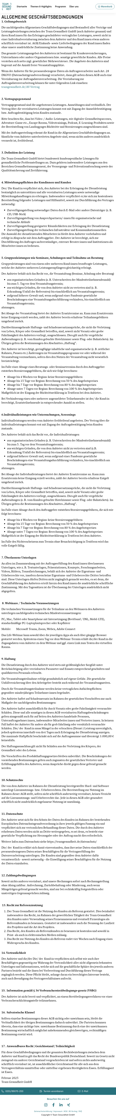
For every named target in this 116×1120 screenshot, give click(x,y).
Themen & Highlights (41, 6)
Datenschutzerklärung (43, 1111)
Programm (60, 6)
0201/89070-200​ (14, 1091)
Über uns (74, 6)
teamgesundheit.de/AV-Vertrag (20, 87)
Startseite (22, 6)
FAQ (80, 1111)
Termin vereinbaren (53, 1091)
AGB (65, 1111)
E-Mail (85, 1091)
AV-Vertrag (73, 1111)
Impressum (58, 1111)
